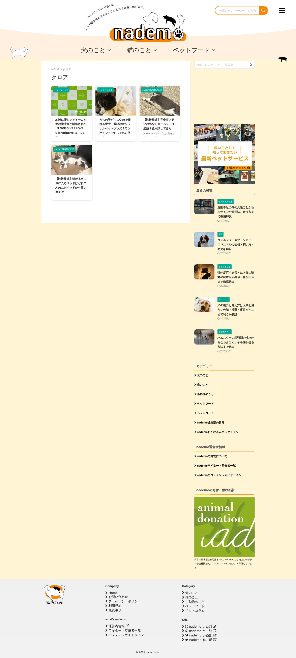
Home (113, 593)
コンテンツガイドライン (126, 635)
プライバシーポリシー (124, 601)
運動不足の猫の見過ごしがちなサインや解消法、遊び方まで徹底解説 (235, 211)
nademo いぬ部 (200, 626)
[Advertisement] (224, 96)
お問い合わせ (118, 597)
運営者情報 (117, 626)
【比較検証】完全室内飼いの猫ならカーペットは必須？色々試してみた (158, 124)
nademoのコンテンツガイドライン (218, 475)
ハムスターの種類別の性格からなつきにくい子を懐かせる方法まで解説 (235, 342)
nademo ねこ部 (200, 631)
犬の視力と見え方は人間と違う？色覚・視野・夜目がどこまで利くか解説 (235, 309)
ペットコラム (205, 413)
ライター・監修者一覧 (124, 630)
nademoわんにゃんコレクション (217, 432)
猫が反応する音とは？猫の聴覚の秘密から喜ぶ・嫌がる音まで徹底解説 (235, 277)
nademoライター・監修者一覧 (216, 465)
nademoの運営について (211, 456)
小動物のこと (205, 394)
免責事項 (114, 610)
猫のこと (202, 384)
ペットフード (205, 403)
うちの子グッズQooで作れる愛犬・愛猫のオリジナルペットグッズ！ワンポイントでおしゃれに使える (115, 128)
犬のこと (202, 375)
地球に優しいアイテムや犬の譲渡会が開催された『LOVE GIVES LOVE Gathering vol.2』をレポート (70, 128)
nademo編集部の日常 (210, 422)
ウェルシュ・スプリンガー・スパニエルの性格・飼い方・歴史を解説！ (235, 244)
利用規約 (114, 606)
